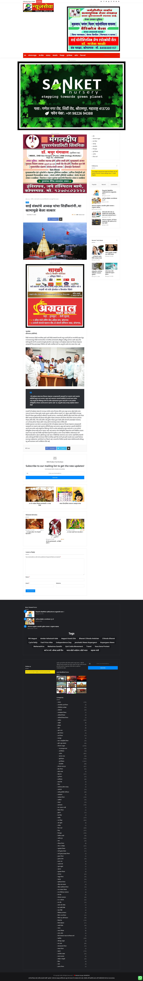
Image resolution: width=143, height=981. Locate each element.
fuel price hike (47, 642)
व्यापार (59, 928)
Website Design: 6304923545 (82, 975)
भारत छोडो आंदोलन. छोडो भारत (77, 650)
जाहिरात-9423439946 (93, 5)
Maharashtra (39, 646)
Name (28, 577)
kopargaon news (107, 642)
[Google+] (101, 1)
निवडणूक (62, 55)
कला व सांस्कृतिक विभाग (63, 740)
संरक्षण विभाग (61, 948)
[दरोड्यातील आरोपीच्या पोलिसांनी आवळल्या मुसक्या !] (98, 266)
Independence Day (63, 642)
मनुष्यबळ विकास (61, 871)
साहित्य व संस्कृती (61, 959)
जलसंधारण (60, 794)
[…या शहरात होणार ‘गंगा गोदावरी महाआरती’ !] (35, 524)
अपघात (59, 702)
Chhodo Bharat (108, 638)
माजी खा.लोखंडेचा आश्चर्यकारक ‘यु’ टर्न (45, 619)
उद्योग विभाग (60, 733)
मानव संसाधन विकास (62, 889)
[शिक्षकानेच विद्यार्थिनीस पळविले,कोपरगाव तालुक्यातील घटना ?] (96, 193)
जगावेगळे (60, 789)
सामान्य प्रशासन (61, 956)
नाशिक (59, 825)
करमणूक (59, 738)
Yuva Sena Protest (102, 646)
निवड (59, 830)
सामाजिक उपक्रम (61, 953)
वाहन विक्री (60, 910)
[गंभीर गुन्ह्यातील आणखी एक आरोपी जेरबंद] (111, 247)
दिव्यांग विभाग (61, 810)
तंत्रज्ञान (59, 802)
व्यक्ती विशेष (60, 925)
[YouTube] (108, 1)
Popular (94, 184)
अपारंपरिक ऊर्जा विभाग (63, 705)
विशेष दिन (60, 920)
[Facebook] (104, 1)
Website (58, 583)
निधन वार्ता (82, 55)
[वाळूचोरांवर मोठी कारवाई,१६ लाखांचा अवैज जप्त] (81, 690)
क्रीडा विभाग (60, 769)
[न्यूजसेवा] (38, 7)
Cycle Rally (33, 642)
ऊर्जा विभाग (60, 735)
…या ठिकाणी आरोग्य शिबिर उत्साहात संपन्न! (97, 257)
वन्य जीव (59, 902)
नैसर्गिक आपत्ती (61, 835)
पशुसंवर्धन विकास (61, 848)
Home (28, 199)
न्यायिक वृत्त (60, 838)
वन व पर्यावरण (61, 900)
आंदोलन (59, 720)
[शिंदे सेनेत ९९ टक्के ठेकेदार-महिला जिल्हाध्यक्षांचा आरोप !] (71, 691)
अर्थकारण (60, 710)
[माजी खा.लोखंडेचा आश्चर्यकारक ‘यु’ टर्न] (96, 201)
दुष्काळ (59, 812)
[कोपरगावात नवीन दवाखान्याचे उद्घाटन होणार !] (111, 266)
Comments (114, 184)
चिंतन (59, 784)
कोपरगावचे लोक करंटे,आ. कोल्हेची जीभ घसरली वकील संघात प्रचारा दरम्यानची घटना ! (109, 213)
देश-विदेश (41, 55)
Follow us (28, 666)
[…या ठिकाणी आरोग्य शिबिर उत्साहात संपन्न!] (98, 249)
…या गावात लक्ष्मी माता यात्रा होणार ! (74, 532)
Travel (88, 646)
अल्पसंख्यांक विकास (62, 712)
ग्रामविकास (60, 779)
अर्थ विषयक (61, 751)
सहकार (59, 951)
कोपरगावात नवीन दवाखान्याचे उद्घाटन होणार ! (109, 272)
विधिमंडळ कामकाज (62, 912)
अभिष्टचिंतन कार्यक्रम (62, 707)
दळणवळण (60, 805)
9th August (32, 638)
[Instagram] (111, 1)
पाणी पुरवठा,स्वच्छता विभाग (64, 853)
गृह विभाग (60, 776)
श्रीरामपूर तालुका (61, 941)
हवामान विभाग (61, 966)
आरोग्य (76, 55)
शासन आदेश (60, 933)
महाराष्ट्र (48, 55)
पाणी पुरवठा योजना (62, 851)
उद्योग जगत (60, 730)
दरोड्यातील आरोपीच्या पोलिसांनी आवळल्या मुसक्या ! (97, 272)
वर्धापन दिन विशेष (61, 905)
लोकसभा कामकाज (62, 897)
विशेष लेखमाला (61, 923)
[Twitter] (106, 1)
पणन (59, 841)
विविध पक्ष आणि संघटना (63, 918)
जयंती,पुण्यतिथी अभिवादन (63, 792)
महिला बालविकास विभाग (63, 887)
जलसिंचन (60, 799)
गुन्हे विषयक (69, 55)
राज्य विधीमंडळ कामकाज (63, 892)
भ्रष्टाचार (59, 869)
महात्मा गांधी (95, 650)
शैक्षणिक (59, 938)
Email (27, 583)
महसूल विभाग (60, 876)
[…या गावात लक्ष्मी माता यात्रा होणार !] (75, 524)
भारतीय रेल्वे (60, 864)
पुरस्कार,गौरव (60, 858)
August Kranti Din (68, 638)
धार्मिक (32, 199)
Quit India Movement (74, 646)
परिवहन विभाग (61, 843)
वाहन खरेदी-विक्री (61, 907)
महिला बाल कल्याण (62, 884)
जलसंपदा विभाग (61, 797)
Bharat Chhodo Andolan (89, 638)
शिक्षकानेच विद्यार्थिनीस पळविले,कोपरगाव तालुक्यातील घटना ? (109, 192)
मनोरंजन (59, 874)
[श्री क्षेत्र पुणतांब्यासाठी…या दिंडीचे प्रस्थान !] (55, 528)
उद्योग (59, 728)
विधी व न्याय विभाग (62, 915)
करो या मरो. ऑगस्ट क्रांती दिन (53, 650)
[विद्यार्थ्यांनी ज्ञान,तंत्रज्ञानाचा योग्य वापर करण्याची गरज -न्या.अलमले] (61, 690)
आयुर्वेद (59, 722)
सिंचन (59, 961)
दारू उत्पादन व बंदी (62, 807)
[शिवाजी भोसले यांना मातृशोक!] (71, 678)
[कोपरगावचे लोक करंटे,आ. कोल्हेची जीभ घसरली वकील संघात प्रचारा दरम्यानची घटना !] (96, 214)
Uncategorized (63, 748)
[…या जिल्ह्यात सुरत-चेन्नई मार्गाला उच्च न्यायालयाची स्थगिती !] (81, 684)
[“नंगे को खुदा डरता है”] (71, 684)
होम (25, 55)
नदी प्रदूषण (60, 823)
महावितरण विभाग (61, 882)
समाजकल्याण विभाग (62, 946)
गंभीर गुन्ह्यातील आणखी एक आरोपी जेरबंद (110, 253)
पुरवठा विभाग (61, 856)
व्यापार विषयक (61, 930)
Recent (104, 184)
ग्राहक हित (60, 781)
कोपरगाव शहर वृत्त (62, 766)
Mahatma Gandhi (55, 646)
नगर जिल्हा (60, 820)
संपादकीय (55, 55)
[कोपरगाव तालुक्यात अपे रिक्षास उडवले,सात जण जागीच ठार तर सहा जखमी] (96, 222)
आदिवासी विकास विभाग (63, 717)
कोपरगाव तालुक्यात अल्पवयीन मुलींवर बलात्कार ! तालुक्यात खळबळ (43, 626)
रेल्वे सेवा (59, 894)
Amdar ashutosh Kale (49, 638)
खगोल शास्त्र (60, 771)
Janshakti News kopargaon (86, 642)
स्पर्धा (59, 964)
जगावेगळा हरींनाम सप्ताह (63, 787)
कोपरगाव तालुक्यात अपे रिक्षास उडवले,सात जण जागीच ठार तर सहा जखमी (109, 221)
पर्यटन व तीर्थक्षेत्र (61, 846)
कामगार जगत (62, 756)
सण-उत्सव (60, 943)
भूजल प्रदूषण (60, 866)
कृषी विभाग (61, 758)
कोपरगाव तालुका (32, 55)
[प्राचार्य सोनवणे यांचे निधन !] (81, 678)
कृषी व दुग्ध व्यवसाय (62, 743)
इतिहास (59, 725)
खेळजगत (60, 774)
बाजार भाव (60, 861)
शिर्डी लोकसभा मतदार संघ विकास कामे (66, 935)
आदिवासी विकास (61, 715)
